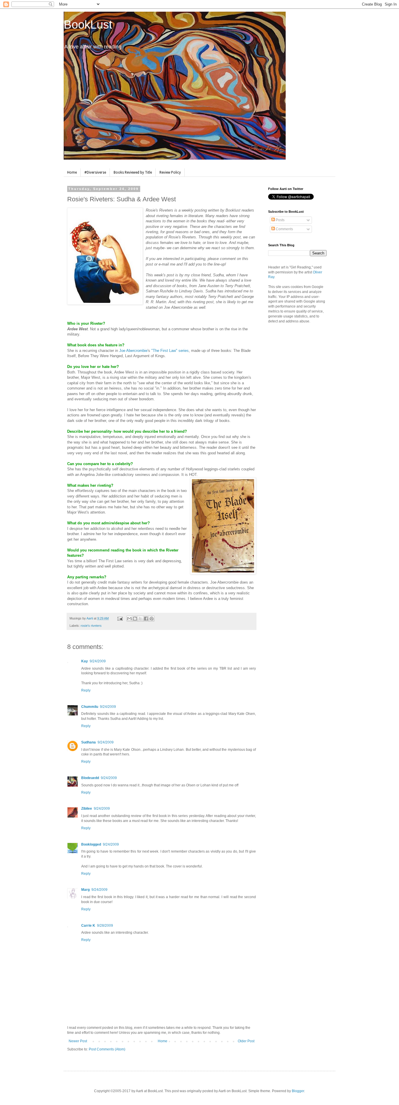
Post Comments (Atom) (107, 1049)
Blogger (298, 1091)
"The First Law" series (170, 350)
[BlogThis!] (135, 619)
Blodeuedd (90, 778)
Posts (279, 220)
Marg (85, 890)
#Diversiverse (95, 172)
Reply (86, 690)
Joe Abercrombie (133, 350)
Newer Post (78, 1041)
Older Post (246, 1041)
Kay (84, 661)
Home (72, 172)
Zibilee (86, 809)
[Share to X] (140, 619)
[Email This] (129, 619)
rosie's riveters (91, 625)
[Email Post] (120, 618)
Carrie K (88, 926)
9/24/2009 (98, 661)
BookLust (88, 24)
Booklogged (91, 844)
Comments (284, 229)
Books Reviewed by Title (133, 172)
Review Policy (170, 172)
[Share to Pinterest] (152, 619)
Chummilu (89, 707)
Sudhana (88, 742)
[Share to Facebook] (146, 619)
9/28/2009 (105, 926)
